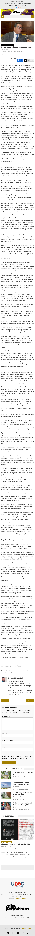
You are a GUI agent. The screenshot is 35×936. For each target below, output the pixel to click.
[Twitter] (25, 60)
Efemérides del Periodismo (24, 3)
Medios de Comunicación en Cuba (17, 5)
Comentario (6, 716)
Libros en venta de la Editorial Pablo (15, 844)
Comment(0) (9, 54)
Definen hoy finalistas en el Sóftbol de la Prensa (6, 701)
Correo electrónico (8, 740)
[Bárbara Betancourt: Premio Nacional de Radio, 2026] (6, 806)
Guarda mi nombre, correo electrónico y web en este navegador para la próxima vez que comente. (17, 757)
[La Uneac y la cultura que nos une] (6, 775)
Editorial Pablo (10, 816)
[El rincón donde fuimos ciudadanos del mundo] (6, 785)
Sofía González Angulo (20, 789)
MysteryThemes (26, 928)
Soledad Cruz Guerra (20, 799)
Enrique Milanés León (16, 678)
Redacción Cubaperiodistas (22, 809)
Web (3, 747)
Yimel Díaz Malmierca (20, 779)
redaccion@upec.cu (21, 898)
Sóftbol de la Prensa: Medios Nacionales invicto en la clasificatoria (30, 701)
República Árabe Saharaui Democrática (19, 671)
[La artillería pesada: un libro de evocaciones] (6, 795)
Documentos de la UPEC (10, 3)
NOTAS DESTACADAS (7, 45)
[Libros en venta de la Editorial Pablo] (17, 829)
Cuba (7, 671)
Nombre (5, 733)
